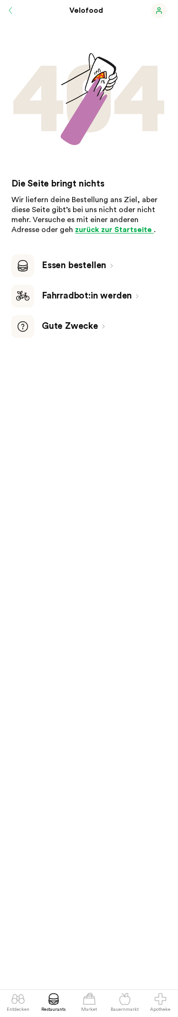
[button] (159, 10)
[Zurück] (10, 10)
